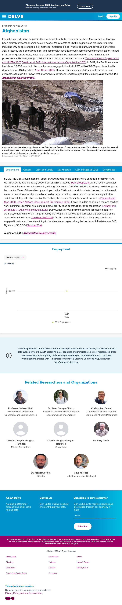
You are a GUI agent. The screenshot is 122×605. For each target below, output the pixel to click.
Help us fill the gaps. (70, 543)
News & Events (83, 562)
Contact (52, 568)
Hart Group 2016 (45, 70)
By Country (20, 26)
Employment (12, 169)
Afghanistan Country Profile (18, 77)
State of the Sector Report (16, 573)
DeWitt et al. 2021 (31, 62)
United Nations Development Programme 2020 (43, 202)
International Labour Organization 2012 (64, 62)
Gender (27, 169)
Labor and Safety (44, 169)
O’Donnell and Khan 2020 (33, 209)
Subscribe (82, 526)
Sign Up (113, 16)
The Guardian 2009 (42, 217)
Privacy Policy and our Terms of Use (23, 593)
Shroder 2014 (34, 225)
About (79, 557)
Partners (52, 562)
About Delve (13, 497)
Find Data (7, 26)
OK (12, 598)
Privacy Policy (82, 568)
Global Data (11, 557)
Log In (101, 16)
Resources (10, 568)
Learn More (85, 6)
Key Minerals (64, 169)
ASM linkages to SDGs (86, 169)
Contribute (46, 497)
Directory (9, 562)
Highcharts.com (58, 358)
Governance (109, 169)
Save (8, 598)
